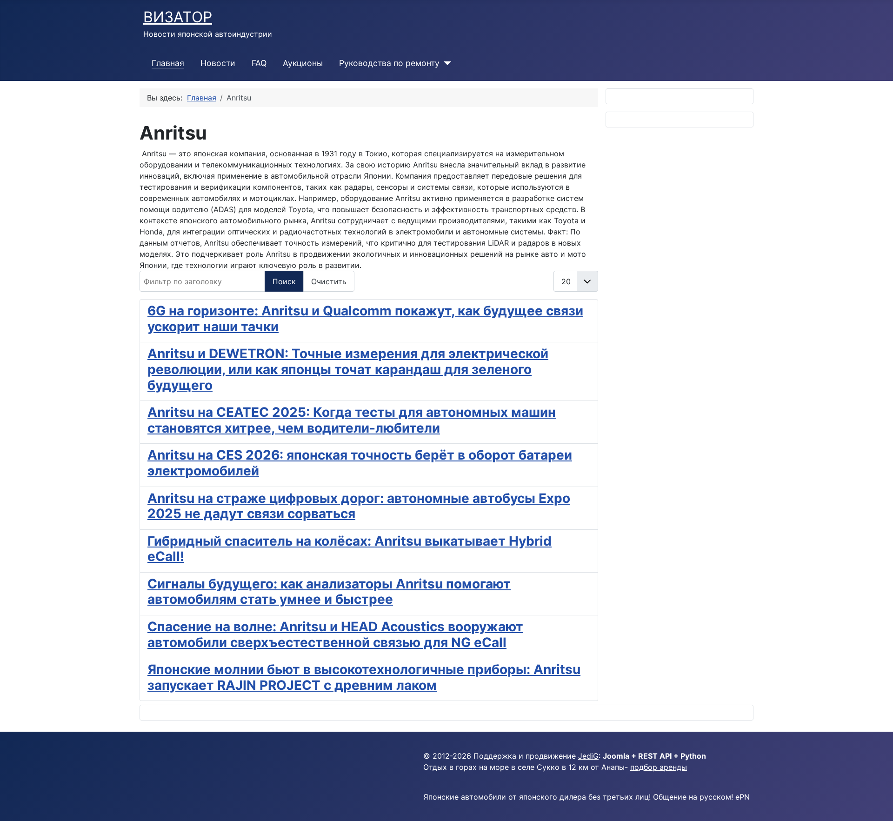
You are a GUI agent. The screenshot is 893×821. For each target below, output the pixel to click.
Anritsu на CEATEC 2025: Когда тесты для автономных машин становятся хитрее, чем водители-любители (351, 420)
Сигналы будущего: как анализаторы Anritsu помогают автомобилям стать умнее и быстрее (329, 591)
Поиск (284, 281)
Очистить (329, 281)
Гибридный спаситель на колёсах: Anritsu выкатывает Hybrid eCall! (349, 549)
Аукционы (303, 63)
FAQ (259, 63)
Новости (217, 63)
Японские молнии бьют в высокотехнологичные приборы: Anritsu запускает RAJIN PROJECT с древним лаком (363, 677)
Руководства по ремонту (389, 63)
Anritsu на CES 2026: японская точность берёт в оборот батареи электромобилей (359, 463)
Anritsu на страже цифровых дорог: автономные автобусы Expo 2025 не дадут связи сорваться (358, 506)
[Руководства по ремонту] (445, 63)
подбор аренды (658, 767)
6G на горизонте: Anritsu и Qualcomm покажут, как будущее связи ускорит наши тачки (365, 318)
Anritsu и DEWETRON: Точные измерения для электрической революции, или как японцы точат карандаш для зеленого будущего (347, 369)
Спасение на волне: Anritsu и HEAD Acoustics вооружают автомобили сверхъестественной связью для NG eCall (335, 634)
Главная (168, 63)
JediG (588, 756)
